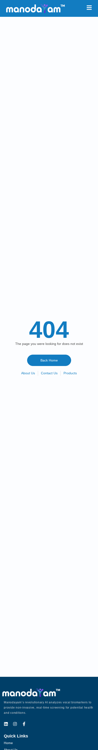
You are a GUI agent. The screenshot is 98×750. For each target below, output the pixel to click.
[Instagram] (15, 724)
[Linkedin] (6, 724)
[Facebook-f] (24, 724)
